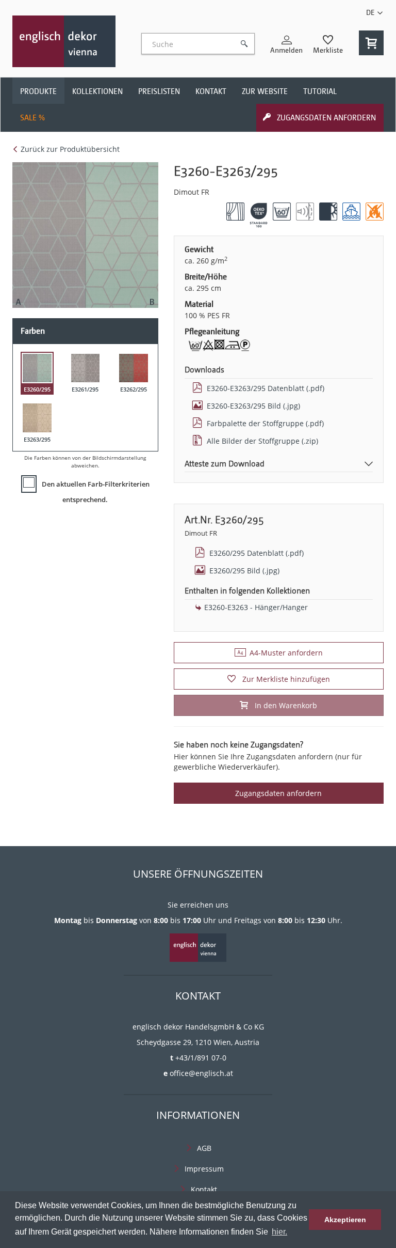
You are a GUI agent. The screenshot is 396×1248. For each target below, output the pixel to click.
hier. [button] (279, 1231)
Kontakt (210, 91)
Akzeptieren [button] (345, 1219)
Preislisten (159, 91)
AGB (204, 1148)
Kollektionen (97, 91)
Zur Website (265, 91)
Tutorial (320, 91)
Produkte (38, 91)
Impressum (204, 1169)
